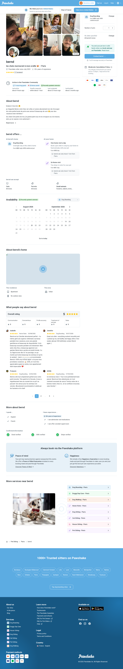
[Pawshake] (8, 3)
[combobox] (68, 200)
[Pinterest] (89, 624)
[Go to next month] (69, 207)
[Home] (7, 541)
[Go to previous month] (16, 207)
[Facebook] (80, 624)
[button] (100, 48)
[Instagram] (85, 624)
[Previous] (32, 396)
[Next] (54, 396)
